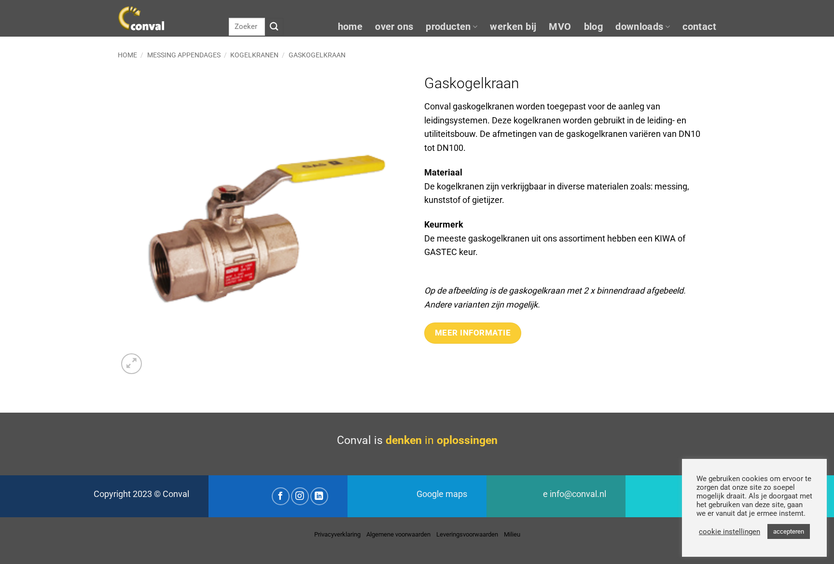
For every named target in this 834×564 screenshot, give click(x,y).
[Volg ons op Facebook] (281, 496)
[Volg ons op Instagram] (300, 496)
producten (448, 26)
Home (127, 55)
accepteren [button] (788, 531)
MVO (560, 26)
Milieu (512, 534)
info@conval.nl (578, 494)
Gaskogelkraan (317, 55)
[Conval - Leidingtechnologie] (166, 18)
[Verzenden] (274, 27)
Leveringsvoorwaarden (467, 534)
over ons (394, 26)
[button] (131, 363)
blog (593, 26)
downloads (639, 26)
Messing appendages (184, 55)
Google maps (442, 494)
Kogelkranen (254, 55)
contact (699, 26)
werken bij (513, 26)
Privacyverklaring (337, 534)
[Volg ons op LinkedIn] (319, 496)
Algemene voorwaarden (398, 534)
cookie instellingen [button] (729, 531)
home (350, 26)
